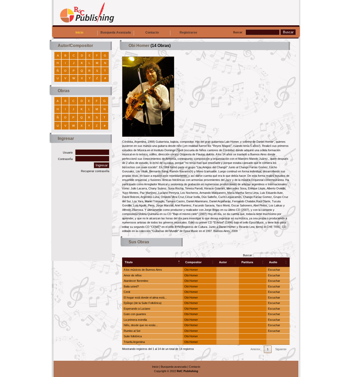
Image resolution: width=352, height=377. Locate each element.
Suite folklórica (133, 336)
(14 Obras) (160, 45)
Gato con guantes (135, 314)
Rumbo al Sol (132, 330)
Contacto (152, 32)
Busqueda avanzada (174, 366)
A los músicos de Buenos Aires (143, 269)
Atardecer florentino (136, 280)
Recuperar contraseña (95, 171)
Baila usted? (131, 286)
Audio (273, 262)
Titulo (129, 262)
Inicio (79, 32)
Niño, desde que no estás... (141, 325)
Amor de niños (133, 275)
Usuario (68, 152)
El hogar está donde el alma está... (145, 297)
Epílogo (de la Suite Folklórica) (143, 302)
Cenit (127, 291)
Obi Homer (191, 269)
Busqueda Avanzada (115, 32)
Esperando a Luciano (137, 308)
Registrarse (188, 32)
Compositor (193, 262)
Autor (223, 262)
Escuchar (274, 269)
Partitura (247, 262)
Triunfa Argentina (134, 341)
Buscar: (238, 32)
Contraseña (65, 159)
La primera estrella (135, 319)
